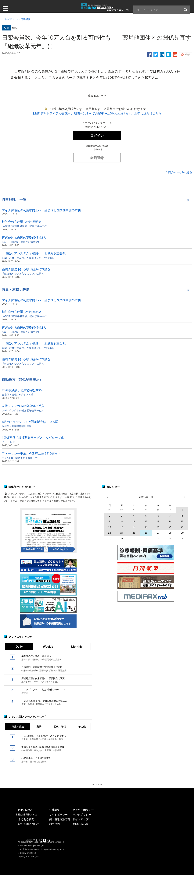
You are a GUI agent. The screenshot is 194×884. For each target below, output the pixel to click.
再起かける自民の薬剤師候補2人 (24, 239)
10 (121, 521)
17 (121, 527)
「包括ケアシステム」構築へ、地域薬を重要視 (34, 255)
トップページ (11, 19)
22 (182, 527)
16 (109, 527)
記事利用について (28, 824)
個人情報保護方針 (59, 819)
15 (182, 521)
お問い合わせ (80, 824)
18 (134, 527)
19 (146, 527)
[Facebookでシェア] (149, 54)
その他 (82, 726)
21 (170, 527)
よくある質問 (26, 819)
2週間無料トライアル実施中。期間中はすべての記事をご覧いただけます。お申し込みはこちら (97, 113)
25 (133, 532)
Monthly (77, 646)
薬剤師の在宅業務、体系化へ (41, 658)
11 (134, 521)
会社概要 (54, 809)
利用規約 (54, 824)
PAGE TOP (97, 784)
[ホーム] (97, 7)
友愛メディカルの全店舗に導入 (23, 408)
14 (170, 521)
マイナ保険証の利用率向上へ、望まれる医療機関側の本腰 (41, 210)
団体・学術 (60, 726)
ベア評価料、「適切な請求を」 (37, 760)
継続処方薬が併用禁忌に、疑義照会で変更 (43, 680)
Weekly (48, 646)
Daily (19, 646)
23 (109, 532)
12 (146, 521)
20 (158, 527)
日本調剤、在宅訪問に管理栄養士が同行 (43, 669)
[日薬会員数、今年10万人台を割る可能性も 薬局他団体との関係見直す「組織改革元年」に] (168, 54)
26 (146, 532)
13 (158, 521)
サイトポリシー (58, 814)
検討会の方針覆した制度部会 (24, 224)
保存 (187, 54)
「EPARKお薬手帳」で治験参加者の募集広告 (44, 702)
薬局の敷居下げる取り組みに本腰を (26, 271)
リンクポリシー (82, 814)
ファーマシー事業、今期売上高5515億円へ (31, 455)
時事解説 (25, 19)
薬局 (39, 726)
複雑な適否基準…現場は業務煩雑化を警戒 (42, 749)
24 (121, 532)
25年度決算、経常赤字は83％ (22, 392)
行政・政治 (18, 726)
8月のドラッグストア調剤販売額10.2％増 (30, 424)
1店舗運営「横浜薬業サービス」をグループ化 (33, 440)
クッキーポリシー (83, 809)
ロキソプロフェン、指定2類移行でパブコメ (43, 691)
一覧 (187, 200)
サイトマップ (80, 819)
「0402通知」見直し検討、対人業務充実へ (43, 737)
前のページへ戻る (180, 172)
